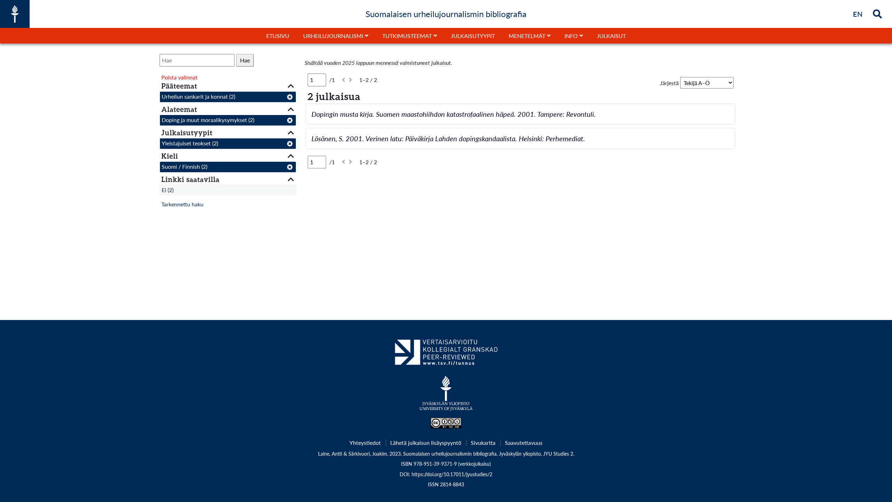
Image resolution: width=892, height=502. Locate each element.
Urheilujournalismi (333, 35)
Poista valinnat (179, 77)
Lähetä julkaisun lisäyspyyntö (425, 442)
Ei (164, 190)
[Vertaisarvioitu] (445, 355)
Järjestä (669, 82)
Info (571, 35)
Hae (245, 60)
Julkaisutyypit (473, 35)
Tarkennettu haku (182, 204)
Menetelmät (527, 35)
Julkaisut (611, 35)
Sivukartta (483, 442)
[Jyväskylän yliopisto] (446, 397)
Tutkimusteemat (407, 35)
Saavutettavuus (524, 442)
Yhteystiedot (365, 442)
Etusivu (277, 35)
